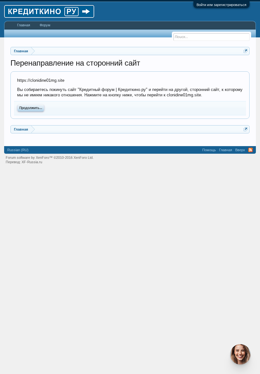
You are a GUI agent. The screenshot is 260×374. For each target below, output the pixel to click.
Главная (23, 25)
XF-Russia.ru (32, 162)
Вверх (240, 150)
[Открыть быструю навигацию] (246, 51)
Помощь (209, 150)
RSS (250, 150)
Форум (45, 25)
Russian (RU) (18, 150)
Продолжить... (30, 108)
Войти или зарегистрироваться (221, 5)
